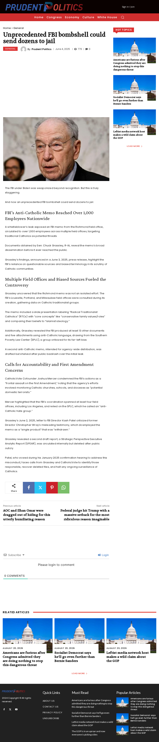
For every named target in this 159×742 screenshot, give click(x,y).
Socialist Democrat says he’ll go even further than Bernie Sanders (128, 100)
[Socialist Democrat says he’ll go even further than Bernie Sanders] (134, 88)
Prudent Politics (41, 49)
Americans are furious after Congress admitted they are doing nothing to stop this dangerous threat (129, 64)
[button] (122, 17)
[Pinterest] (52, 488)
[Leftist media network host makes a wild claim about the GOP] (134, 122)
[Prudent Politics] (24, 49)
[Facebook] (29, 488)
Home (7, 28)
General (18, 28)
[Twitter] (40, 488)
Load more (133, 146)
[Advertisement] (56, 85)
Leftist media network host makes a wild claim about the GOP (129, 135)
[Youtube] (16, 709)
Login (105, 555)
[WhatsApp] (63, 488)
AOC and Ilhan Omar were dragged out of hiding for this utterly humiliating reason (26, 514)
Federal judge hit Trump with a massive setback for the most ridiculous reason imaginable (84, 514)
